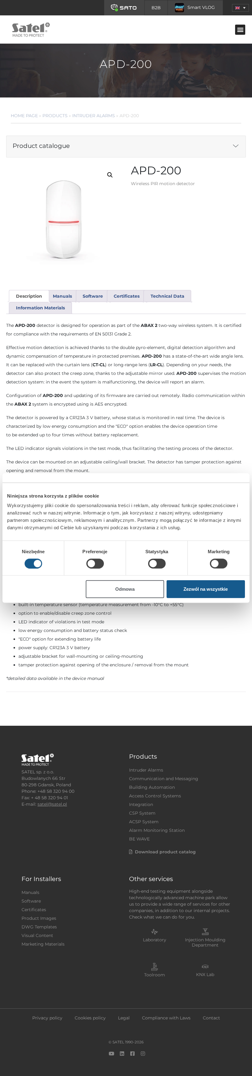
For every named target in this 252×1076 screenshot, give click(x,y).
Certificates (34, 909)
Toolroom (154, 975)
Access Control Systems (155, 796)
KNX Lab (205, 974)
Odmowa (125, 589)
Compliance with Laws (166, 1018)
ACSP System (144, 821)
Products (55, 115)
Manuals (30, 892)
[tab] (29, 296)
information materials (40, 308)
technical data (167, 296)
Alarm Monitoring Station (157, 830)
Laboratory (154, 940)
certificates (127, 296)
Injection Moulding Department (205, 942)
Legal (124, 1018)
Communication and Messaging (163, 778)
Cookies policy (90, 1018)
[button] (240, 8)
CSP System (142, 813)
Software (31, 901)
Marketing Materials (43, 944)
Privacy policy (47, 1018)
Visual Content (37, 935)
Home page (24, 115)
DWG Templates (39, 927)
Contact (211, 1018)
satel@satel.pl (52, 804)
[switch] (95, 563)
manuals (62, 296)
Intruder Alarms (93, 115)
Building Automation (152, 787)
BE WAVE (139, 839)
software (93, 296)
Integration (141, 804)
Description (29, 296)
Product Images (39, 918)
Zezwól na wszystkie (205, 589)
